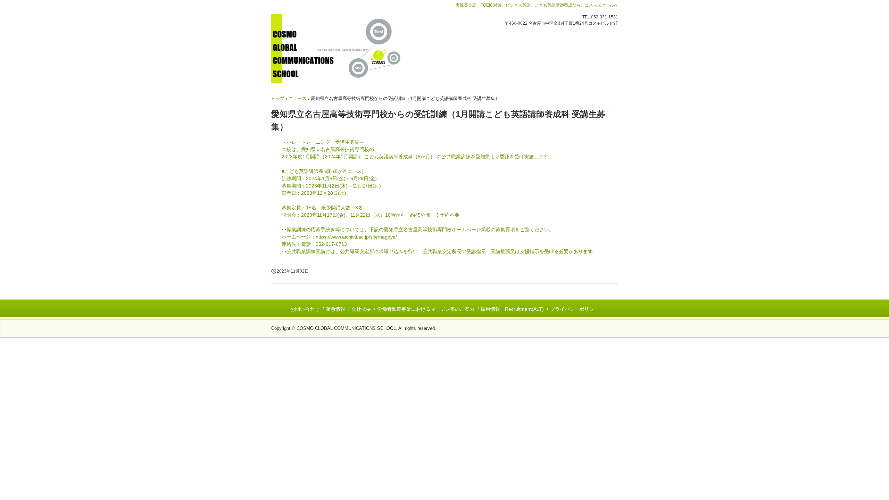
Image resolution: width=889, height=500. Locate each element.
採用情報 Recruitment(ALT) (512, 309)
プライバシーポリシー (574, 309)
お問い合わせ (304, 309)
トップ (277, 98)
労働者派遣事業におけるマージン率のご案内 (425, 309)
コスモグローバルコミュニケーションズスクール (347, 48)
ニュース (298, 98)
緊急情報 (335, 309)
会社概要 (361, 309)
